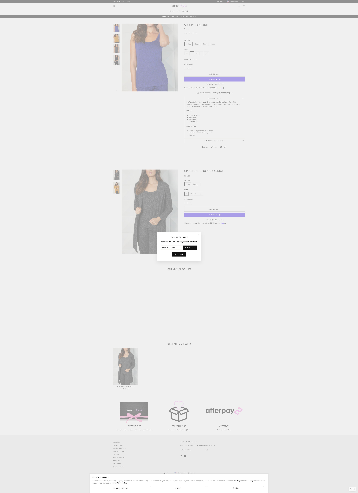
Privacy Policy (122, 483)
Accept (178, 488)
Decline (236, 488)
